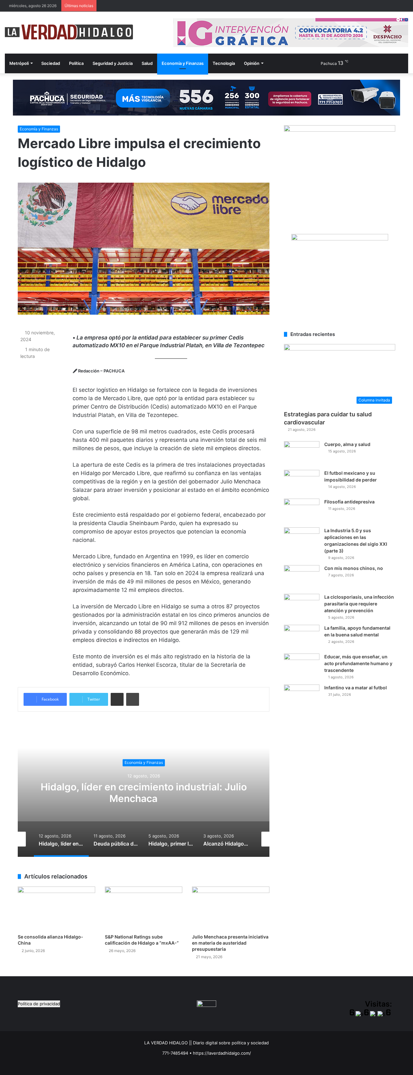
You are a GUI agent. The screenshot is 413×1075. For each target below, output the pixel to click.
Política (76, 63)
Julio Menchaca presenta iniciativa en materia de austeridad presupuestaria (230, 943)
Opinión (251, 63)
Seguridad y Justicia (113, 63)
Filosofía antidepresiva (349, 501)
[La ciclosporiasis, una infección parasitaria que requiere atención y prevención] (301, 606)
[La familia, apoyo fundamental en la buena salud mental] (301, 637)
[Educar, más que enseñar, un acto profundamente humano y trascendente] (301, 666)
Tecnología (224, 63)
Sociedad (50, 63)
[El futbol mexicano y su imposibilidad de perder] (301, 482)
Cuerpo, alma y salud (347, 444)
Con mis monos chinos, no (353, 568)
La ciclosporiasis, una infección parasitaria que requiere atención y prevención (359, 603)
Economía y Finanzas (183, 63)
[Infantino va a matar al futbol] (301, 697)
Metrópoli (19, 63)
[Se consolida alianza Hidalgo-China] (56, 908)
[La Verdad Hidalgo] (69, 32)
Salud (147, 63)
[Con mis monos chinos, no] (301, 577)
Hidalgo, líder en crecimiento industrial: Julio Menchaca (144, 792)
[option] (143, 792)
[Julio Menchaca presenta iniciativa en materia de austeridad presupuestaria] (230, 908)
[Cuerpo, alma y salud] (301, 453)
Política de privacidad (39, 1003)
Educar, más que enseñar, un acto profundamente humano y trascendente (358, 663)
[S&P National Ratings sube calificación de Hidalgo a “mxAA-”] (143, 908)
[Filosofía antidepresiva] (301, 511)
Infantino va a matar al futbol (355, 687)
